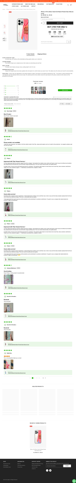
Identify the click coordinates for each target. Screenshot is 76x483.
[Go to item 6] (36, 92)
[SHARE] (42, 23)
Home (3, 9)
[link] (10, 412)
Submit (67, 465)
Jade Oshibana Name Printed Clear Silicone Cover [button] (18, 287)
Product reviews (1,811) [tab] (8, 103)
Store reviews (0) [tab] (17, 103)
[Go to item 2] (36, 88)
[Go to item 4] (44, 88)
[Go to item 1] (32, 88)
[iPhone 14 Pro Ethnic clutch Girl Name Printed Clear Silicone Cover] (38, 437)
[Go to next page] (46, 378)
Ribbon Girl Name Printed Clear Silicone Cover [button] (17, 215)
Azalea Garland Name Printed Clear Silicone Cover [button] (18, 149)
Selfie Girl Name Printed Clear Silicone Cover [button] (16, 182)
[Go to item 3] (40, 88)
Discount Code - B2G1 (58, 36)
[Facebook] (47, 470)
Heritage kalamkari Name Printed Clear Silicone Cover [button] (18, 130)
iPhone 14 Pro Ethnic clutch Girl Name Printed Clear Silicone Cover (38, 450)
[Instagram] (50, 470)
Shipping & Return (41, 54)
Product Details (30, 54)
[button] (11, 86)
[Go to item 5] (32, 92)
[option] (22, 30)
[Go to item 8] (44, 92)
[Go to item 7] (40, 92)
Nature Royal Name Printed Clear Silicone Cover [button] (17, 316)
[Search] (68, 5)
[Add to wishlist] (44, 23)
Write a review (65, 90)
